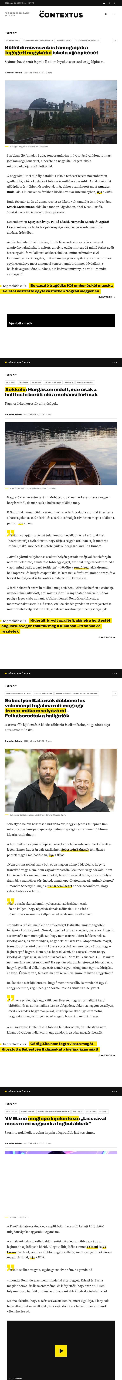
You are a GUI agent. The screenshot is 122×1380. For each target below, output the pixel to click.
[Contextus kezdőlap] (61, 14)
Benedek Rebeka (13, 73)
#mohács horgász (85, 382)
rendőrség (81, 567)
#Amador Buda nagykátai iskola (38, 40)
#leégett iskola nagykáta (88, 40)
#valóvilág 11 (27, 1111)
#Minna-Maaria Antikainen (18, 693)
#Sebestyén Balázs (43, 693)
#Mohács (69, 382)
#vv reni (103, 1111)
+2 (115, 40)
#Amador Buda (13, 40)
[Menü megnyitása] (113, 14)
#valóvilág (11, 1111)
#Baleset (10, 382)
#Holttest (23, 382)
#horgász (36, 382)
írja (99, 192)
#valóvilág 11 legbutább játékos (53, 1111)
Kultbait (11, 33)
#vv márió (91, 1111)
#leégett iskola (64, 40)
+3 (115, 693)
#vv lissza (78, 1111)
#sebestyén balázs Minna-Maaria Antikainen (76, 693)
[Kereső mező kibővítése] (105, 14)
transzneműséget (59, 886)
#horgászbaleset (53, 382)
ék (75, 849)
